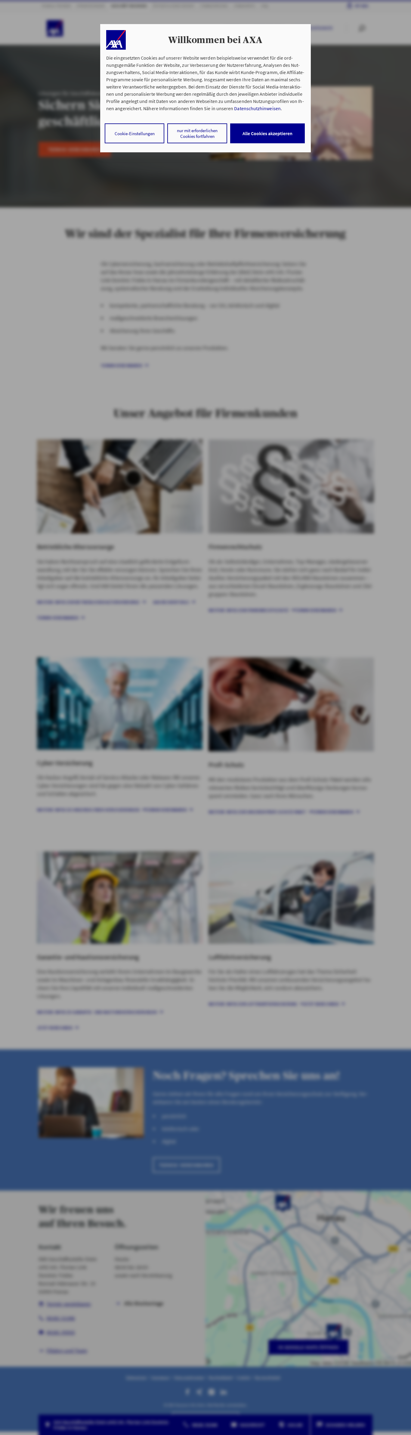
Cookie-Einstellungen (135, 133)
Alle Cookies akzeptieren (267, 133)
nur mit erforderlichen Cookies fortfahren (197, 133)
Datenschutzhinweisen (257, 108)
